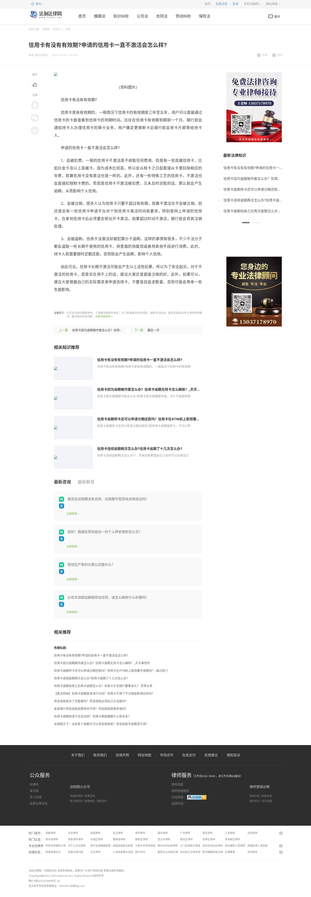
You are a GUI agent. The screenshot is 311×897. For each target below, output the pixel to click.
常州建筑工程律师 (235, 845)
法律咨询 (62, 870)
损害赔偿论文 (53, 852)
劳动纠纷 (183, 16)
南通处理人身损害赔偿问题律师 (265, 845)
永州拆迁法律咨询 (190, 852)
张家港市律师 (75, 839)
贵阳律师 (140, 833)
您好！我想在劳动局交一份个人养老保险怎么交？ (104, 532)
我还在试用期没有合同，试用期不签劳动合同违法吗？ (108, 499)
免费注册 (221, 4)
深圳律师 (252, 852)
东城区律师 (96, 839)
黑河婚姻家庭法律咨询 (215, 852)
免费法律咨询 (38, 803)
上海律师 (230, 833)
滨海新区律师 (232, 839)
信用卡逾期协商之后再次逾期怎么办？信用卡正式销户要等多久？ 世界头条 (103, 686)
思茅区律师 (208, 839)
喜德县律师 (119, 839)
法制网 (46, 29)
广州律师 (185, 833)
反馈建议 (211, 755)
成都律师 (50, 833)
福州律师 (163, 833)
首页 (208, 4)
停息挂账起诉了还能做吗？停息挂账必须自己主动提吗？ (91, 701)
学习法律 (35, 797)
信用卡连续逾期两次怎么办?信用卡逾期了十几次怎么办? (139, 448)
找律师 (34, 784)
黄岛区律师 (186, 839)
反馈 (264, 55)
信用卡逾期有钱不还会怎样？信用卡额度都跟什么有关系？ (92, 716)
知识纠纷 (121, 16)
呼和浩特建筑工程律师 (58, 845)
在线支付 (189, 755)
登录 (235, 4)
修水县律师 (51, 839)
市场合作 (166, 755)
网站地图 (144, 755)
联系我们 (100, 755)
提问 (277, 16)
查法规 (34, 790)
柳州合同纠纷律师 (168, 845)
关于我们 (78, 755)
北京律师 (73, 833)
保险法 (204, 16)
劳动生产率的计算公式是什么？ (91, 564)
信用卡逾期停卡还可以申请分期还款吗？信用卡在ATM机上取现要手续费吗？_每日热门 (162, 419)
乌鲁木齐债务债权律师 (148, 845)
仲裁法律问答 (75, 852)
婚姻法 (99, 16)
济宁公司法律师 (77, 845)
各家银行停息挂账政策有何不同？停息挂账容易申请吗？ (91, 708)
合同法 (162, 16)
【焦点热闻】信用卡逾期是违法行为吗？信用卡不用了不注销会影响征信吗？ (104, 693)
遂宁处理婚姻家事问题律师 (105, 845)
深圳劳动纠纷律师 (212, 845)
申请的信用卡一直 (117, 302)
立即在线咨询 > (104, 316)
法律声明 (122, 755)
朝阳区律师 (141, 839)
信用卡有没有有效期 (83, 302)
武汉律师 (118, 833)
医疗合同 (140, 852)
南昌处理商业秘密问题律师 (128, 845)
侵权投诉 (233, 755)
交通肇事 (230, 852)
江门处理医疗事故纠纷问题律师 (198, 845)
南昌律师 (95, 833)
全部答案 (72, 513)
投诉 (279, 55)
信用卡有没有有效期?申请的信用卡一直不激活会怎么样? (139, 360)
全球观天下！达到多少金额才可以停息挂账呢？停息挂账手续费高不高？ (101, 724)
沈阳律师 (252, 833)
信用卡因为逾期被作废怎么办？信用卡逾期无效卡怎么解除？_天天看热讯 (120, 330)
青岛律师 (207, 833)
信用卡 (56, 29)
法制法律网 (35, 870)
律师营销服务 (180, 790)
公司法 (142, 16)
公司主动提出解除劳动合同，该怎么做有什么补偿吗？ (108, 597)
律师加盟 (177, 784)
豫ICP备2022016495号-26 (44, 880)
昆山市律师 (164, 839)
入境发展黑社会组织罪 (125, 852)
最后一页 (153, 330)
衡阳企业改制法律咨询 (170, 852)
